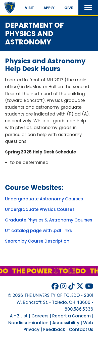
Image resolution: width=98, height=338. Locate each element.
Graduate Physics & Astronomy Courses (48, 220)
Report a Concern (71, 316)
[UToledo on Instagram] (63, 286)
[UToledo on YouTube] (89, 286)
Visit (29, 7)
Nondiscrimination (28, 323)
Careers (39, 316)
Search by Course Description (37, 241)
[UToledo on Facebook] (55, 286)
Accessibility (65, 323)
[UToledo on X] (79, 286)
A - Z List (19, 316)
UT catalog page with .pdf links (38, 231)
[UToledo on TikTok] (71, 286)
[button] (88, 7)
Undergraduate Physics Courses (40, 209)
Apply (49, 7)
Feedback (54, 329)
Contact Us (81, 329)
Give (68, 7)
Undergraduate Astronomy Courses (44, 199)
